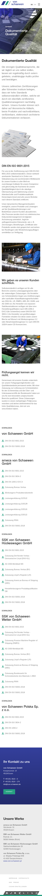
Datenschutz (24, 878)
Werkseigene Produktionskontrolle (19, 493)
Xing (19, 893)
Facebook (28, 893)
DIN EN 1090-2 (11, 728)
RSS (32, 893)
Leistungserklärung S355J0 (16, 509)
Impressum (13, 878)
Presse (16, 882)
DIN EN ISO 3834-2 (13, 476)
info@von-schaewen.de (12, 784)
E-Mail (6, 893)
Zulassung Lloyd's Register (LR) (18, 575)
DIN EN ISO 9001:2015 (14, 441)
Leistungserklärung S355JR (16, 504)
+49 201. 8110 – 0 (11, 779)
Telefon (11, 893)
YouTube (15, 893)
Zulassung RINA (11, 520)
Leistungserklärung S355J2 (16, 515)
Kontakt (9, 791)
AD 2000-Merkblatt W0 (14, 564)
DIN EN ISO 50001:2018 (15, 446)
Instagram (36, 893)
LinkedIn (23, 893)
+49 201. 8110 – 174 (12, 781)
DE (32, 4)
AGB (10, 882)
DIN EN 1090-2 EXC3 (14, 482)
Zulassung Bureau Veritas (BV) (17, 569)
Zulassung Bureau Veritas (15, 487)
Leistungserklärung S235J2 (16, 498)
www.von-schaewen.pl (12, 861)
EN (35, 4)
